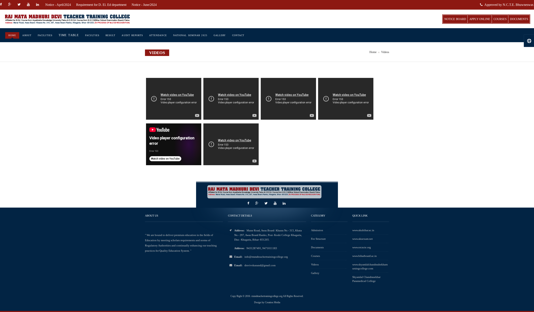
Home (12, 35)
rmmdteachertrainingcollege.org (267, 296)
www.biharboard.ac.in (364, 255)
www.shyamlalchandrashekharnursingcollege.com (370, 266)
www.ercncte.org (361, 247)
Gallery (220, 35)
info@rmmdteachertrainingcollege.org (266, 256)
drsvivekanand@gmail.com (260, 265)
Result (111, 35)
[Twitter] (19, 4)
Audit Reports (132, 35)
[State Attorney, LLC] (79, 18)
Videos (315, 264)
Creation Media (272, 302)
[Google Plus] (10, 4)
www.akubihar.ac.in (363, 230)
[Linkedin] (38, 4)
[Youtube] (29, 4)
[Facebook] (2, 4)
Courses (500, 19)
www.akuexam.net (362, 238)
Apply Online (479, 19)
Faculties (92, 35)
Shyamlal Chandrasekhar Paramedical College (366, 279)
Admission (317, 230)
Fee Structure (318, 238)
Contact (238, 35)
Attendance (158, 35)
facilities (45, 35)
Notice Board (455, 19)
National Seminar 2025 (190, 35)
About (26, 35)
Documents (519, 19)
